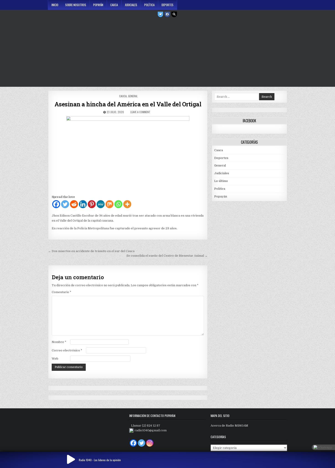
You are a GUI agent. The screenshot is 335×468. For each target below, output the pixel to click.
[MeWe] (101, 204)
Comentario (61, 292)
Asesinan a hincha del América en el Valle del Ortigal (127, 104)
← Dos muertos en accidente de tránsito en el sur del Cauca (91, 251)
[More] (127, 204)
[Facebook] (167, 14)
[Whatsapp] (118, 204)
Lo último (221, 181)
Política (149, 5)
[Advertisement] (167, 52)
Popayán (98, 5)
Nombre (59, 342)
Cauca (114, 5)
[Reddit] (74, 204)
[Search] (174, 14)
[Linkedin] (83, 204)
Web (55, 358)
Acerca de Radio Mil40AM (229, 425)
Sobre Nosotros (75, 5)
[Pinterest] (92, 204)
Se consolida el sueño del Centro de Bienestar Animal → (167, 255)
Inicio (55, 5)
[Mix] (109, 204)
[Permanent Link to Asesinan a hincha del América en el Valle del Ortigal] (128, 154)
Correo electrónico (67, 350)
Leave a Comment (140, 112)
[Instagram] (149, 443)
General (133, 96)
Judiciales (131, 5)
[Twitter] (160, 14)
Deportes (167, 5)
